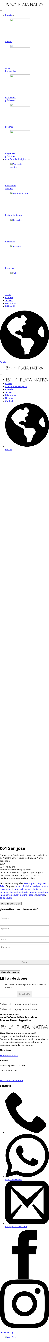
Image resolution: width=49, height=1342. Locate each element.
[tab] (24, 994)
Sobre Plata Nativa (9, 1055)
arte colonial (22, 886)
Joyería (8, 15)
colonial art (36, 889)
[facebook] (24, 1277)
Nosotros (10, 398)
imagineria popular (9, 894)
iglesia (13, 892)
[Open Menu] (1, 10)
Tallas (2, 886)
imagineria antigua (38, 892)
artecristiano (12, 889)
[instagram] (24, 1327)
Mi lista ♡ (10, 306)
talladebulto (6, 897)
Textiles (9, 300)
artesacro (25, 889)
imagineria (22, 892)
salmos (41, 894)
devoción (4, 892)
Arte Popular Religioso (16, 159)
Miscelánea (10, 303)
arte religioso (36, 886)
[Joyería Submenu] (13, 15)
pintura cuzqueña (28, 894)
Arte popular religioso (16, 386)
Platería (9, 297)
